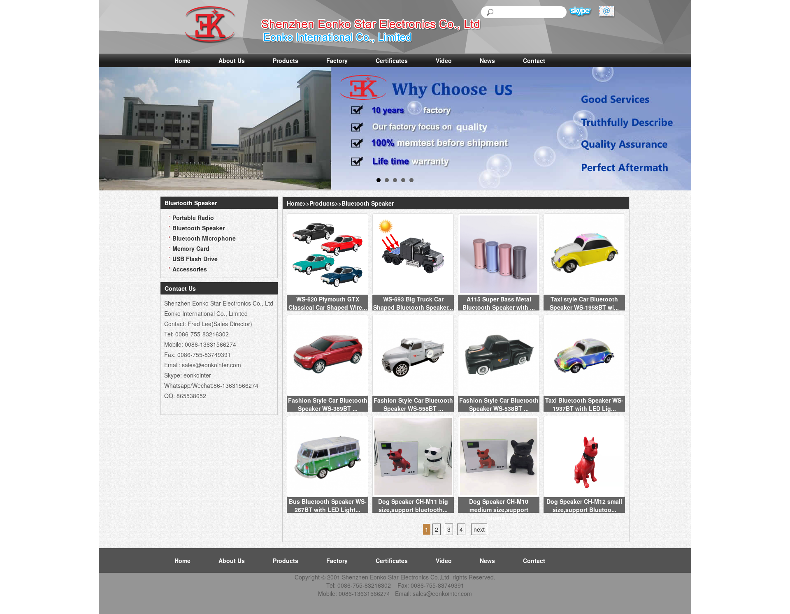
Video (444, 60)
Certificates (392, 60)
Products (285, 60)
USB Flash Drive (195, 259)
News (487, 60)
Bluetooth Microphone (204, 238)
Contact (534, 60)
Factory (337, 60)
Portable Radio (193, 217)
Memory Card (190, 248)
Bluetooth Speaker (198, 228)
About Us (231, 60)
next (479, 529)
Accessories (189, 269)
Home (182, 60)
